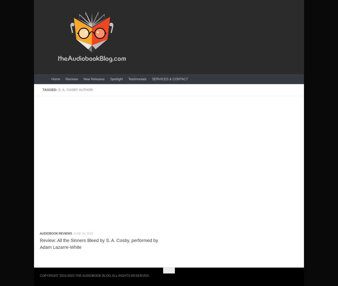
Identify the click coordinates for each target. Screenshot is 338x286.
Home (55, 79)
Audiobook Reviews (56, 233)
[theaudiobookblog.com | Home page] (92, 37)
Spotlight (116, 79)
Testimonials (137, 79)
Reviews (72, 79)
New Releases (94, 79)
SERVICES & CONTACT (170, 79)
